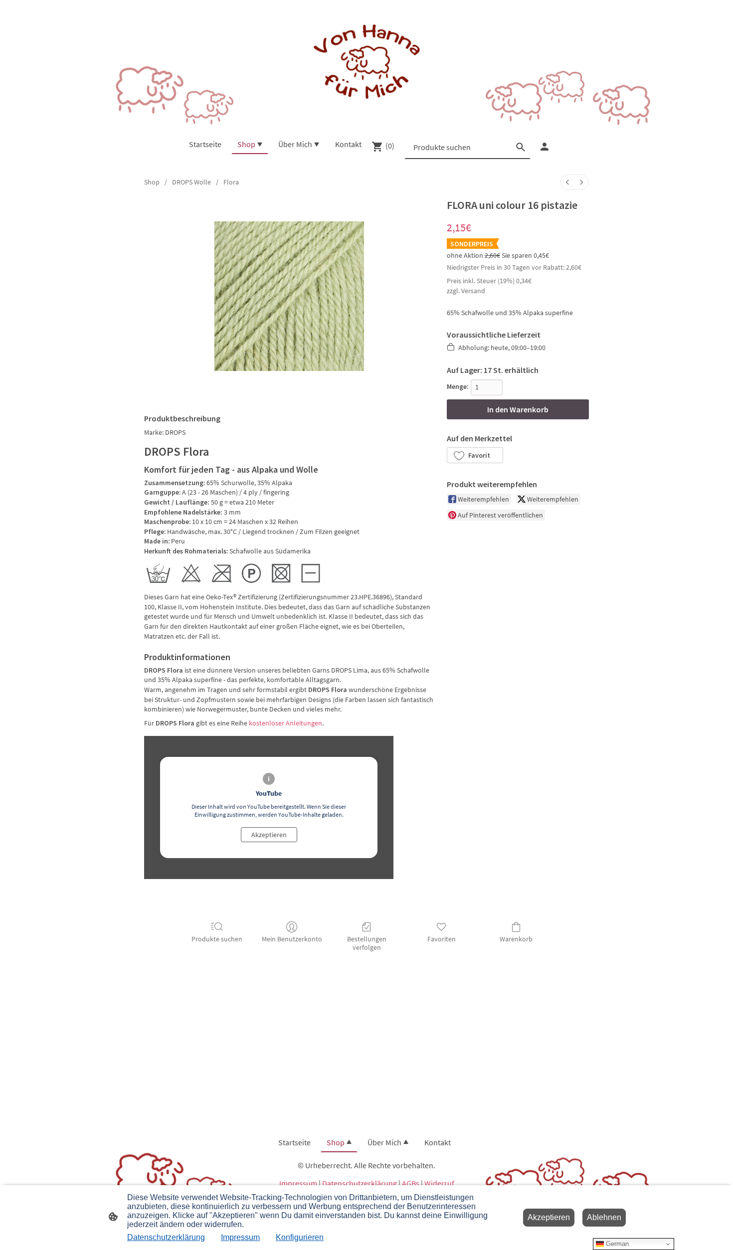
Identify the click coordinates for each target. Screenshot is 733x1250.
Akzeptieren (269, 834)
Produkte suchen (216, 938)
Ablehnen (604, 1217)
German (616, 1244)
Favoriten (441, 938)
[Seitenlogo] (366, 62)
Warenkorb (516, 938)
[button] (475, 455)
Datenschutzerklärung (359, 1183)
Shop (152, 182)
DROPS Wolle (191, 182)
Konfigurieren (300, 1237)
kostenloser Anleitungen (285, 722)
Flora (231, 182)
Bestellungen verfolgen (366, 943)
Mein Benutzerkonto (292, 938)
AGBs (410, 1183)
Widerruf (439, 1183)
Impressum (298, 1183)
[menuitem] (567, 182)
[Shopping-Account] (544, 147)
